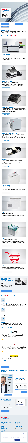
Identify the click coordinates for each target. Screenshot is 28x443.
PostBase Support (17, 423)
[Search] (24, 1)
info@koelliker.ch (3, 431)
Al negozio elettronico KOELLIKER (7, 219)
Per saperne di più (6, 62)
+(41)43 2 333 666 (3, 430)
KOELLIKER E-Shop (17, 422)
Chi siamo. (16, 421)
